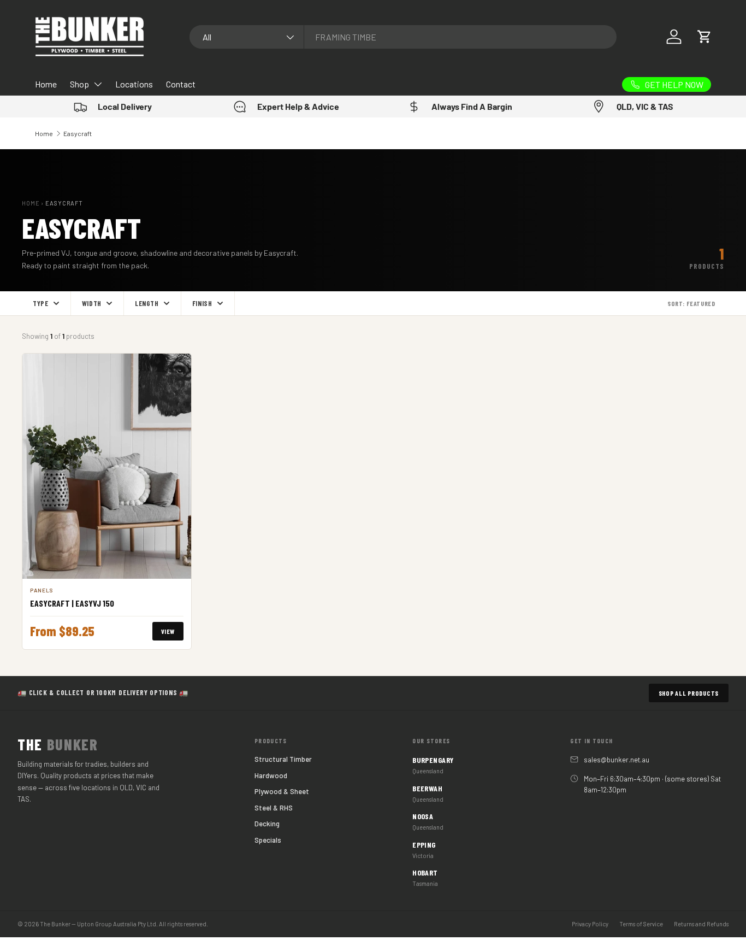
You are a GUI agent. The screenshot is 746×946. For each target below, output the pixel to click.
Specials (267, 840)
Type (41, 303)
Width (92, 303)
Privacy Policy (590, 923)
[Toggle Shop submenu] (97, 84)
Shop (79, 84)
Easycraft (77, 133)
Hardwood (270, 775)
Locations (134, 84)
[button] (704, 37)
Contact (181, 84)
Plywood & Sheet (281, 791)
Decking (267, 823)
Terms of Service (641, 923)
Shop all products (689, 693)
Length (147, 303)
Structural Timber (283, 759)
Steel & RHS (273, 807)
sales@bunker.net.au (616, 759)
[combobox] (403, 37)
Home (46, 84)
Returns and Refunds (701, 923)
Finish (202, 303)
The (57, 744)
